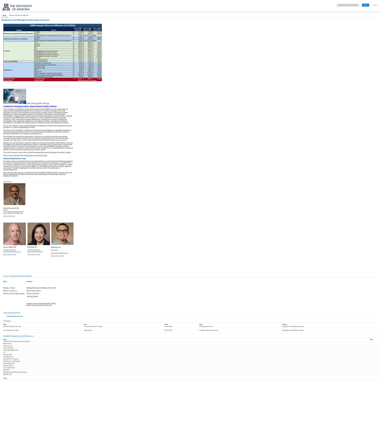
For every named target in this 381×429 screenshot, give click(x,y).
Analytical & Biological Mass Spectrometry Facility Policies (30, 106)
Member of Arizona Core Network (18, 15)
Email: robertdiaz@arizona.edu (59, 253)
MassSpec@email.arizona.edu (36, 155)
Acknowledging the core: (14, 158)
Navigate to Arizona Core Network (348, 5)
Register (375, 5)
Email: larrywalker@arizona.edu (12, 251)
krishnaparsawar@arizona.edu (15, 211)
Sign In (365, 5)
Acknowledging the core (15, 316)
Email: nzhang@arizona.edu (35, 251)
